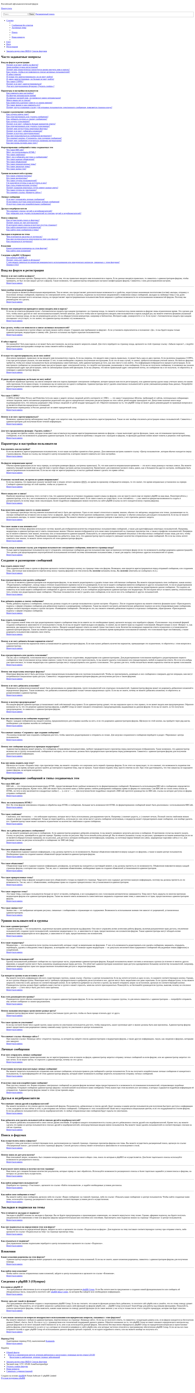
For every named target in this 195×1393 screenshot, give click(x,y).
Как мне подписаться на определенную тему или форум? (32, 239)
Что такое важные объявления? (20, 159)
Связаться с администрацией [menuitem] (19, 1371)
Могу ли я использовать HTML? (21, 152)
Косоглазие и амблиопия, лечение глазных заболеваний (35, 1357)
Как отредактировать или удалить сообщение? (27, 117)
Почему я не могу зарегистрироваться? (24, 84)
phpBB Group (88, 1289)
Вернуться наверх (14, 283)
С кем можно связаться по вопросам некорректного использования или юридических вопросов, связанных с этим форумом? (63, 262)
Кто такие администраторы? (19, 176)
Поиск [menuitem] (15, 32)
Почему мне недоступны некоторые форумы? (27, 128)
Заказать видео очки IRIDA (18, 51)
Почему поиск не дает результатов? (22, 222)
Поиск (31, 14)
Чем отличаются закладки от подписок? (24, 236)
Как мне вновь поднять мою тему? (22, 143)
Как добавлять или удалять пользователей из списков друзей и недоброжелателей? (43, 213)
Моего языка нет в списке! (18, 100)
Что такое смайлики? (15, 154)
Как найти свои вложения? (18, 251)
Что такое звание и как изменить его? (23, 105)
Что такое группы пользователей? (21, 180)
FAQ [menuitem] (8, 42)
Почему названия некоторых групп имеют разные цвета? (32, 188)
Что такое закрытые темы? (18, 166)
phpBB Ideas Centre (59, 1292)
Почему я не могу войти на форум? (22, 65)
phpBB (22, 1376)
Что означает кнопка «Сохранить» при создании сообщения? (34, 138)
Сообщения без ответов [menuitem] (22, 25)
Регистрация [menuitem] (12, 47)
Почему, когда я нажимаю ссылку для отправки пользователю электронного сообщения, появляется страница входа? (59, 107)
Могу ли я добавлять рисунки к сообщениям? (27, 157)
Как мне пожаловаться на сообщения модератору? (29, 136)
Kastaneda (50, 1341)
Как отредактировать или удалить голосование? (28, 126)
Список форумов (39, 51)
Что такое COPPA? (14, 81)
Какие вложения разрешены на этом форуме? (26, 248)
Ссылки (10, 20)
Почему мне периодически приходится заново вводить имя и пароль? (38, 69)
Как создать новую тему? (17, 114)
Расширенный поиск (45, 14)
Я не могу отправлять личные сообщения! (25, 199)
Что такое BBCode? (15, 150)
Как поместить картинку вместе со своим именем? (29, 103)
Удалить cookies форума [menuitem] (17, 1366)
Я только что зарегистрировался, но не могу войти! (29, 77)
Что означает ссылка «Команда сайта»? (24, 192)
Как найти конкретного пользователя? (23, 227)
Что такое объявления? (16, 162)
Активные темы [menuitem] (19, 27)
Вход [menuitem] (8, 44)
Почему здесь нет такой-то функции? (23, 260)
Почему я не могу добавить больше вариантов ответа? (31, 124)
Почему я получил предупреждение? (23, 133)
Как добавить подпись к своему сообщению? (26, 119)
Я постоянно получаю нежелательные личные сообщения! (32, 202)
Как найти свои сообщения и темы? (22, 230)
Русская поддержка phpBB (13, 1378)
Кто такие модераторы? (17, 178)
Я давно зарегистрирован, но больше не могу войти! (30, 79)
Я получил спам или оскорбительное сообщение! (28, 204)
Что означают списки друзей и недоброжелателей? (29, 211)
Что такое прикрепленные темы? (21, 164)
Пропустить (6, 8)
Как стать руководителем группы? (22, 185)
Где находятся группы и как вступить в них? (26, 183)
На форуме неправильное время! (21, 95)
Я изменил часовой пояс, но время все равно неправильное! (33, 98)
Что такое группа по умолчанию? (21, 190)
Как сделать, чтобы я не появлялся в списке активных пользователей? (38, 72)
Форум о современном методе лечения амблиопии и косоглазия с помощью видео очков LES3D (51, 1355)
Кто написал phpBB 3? (16, 257)
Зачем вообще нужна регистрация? (22, 67)
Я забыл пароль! (13, 74)
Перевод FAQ (12, 265)
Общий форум (12, 1352)
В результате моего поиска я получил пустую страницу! (31, 225)
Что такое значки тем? (16, 169)
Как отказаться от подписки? (19, 241)
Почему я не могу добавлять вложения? (24, 131)
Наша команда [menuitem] (18, 37)
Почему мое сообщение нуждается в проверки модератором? (34, 140)
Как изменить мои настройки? (20, 93)
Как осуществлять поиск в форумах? (23, 220)
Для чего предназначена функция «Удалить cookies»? (30, 86)
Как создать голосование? (18, 121)
